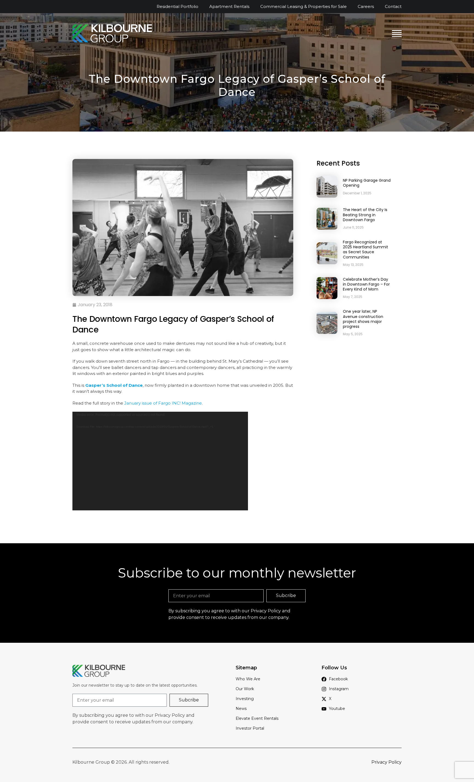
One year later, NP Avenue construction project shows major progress (363, 319)
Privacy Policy (266, 610)
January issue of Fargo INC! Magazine (163, 403)
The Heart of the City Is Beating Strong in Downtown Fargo (365, 214)
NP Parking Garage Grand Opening (367, 183)
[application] (160, 461)
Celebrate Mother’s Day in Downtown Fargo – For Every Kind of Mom (366, 284)
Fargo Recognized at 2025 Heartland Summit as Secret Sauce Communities (365, 249)
